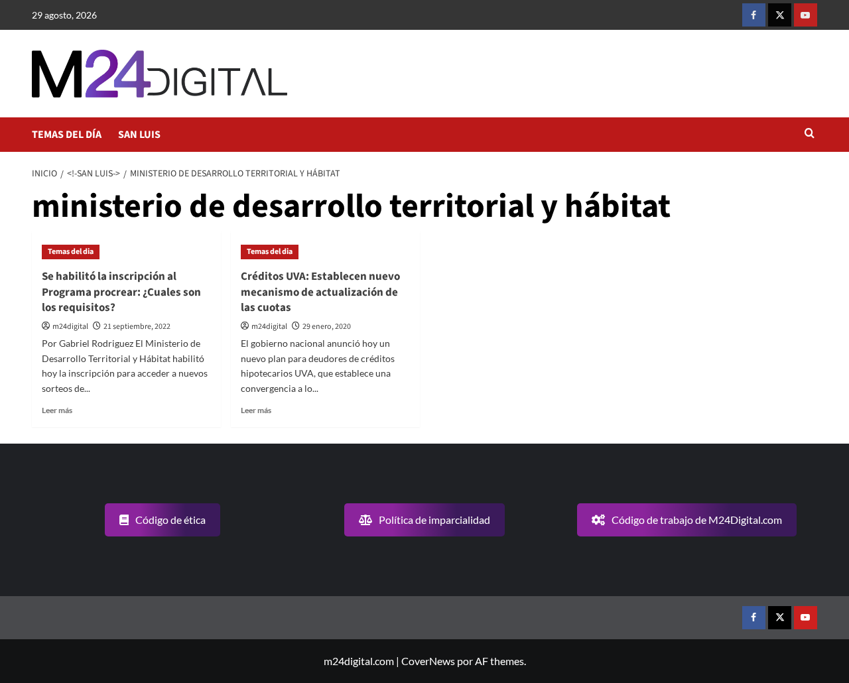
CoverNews (428, 660)
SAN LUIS (139, 134)
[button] (809, 134)
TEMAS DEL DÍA (66, 134)
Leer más (57, 410)
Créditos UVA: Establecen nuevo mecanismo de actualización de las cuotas (320, 292)
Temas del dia (71, 251)
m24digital (70, 326)
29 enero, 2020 (326, 326)
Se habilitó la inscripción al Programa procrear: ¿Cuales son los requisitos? (121, 292)
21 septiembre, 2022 (136, 326)
